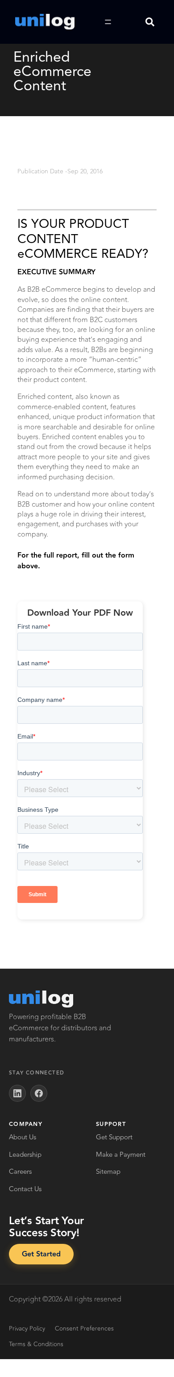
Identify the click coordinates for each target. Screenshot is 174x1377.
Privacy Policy (27, 1328)
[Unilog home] (41, 999)
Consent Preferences (84, 1328)
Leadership (25, 1155)
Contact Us (25, 1189)
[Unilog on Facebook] (38, 1093)
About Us (22, 1137)
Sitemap (108, 1172)
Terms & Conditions (36, 1344)
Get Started (41, 1254)
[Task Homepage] (45, 21)
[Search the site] (150, 22)
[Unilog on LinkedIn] (17, 1093)
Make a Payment (120, 1155)
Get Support (114, 1137)
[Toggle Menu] (108, 22)
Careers (20, 1172)
